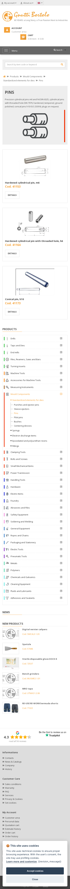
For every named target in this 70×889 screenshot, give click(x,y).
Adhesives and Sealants (23, 598)
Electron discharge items (24, 435)
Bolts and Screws (19, 459)
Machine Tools (18, 373)
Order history (11, 836)
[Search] (62, 64)
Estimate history (13, 828)
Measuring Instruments (22, 387)
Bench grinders (30, 673)
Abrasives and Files (20, 507)
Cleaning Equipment (20, 584)
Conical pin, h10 (14, 299)
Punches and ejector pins (26, 404)
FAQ (7, 791)
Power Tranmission (20, 472)
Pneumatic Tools (19, 556)
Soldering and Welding (22, 521)
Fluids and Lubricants (21, 591)
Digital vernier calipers (34, 629)
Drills (13, 338)
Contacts (9, 758)
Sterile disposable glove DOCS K (39, 658)
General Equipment (20, 528)
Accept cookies (35, 871)
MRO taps (27, 688)
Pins (16, 413)
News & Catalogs (13, 761)
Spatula (26, 644)
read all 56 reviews (17, 741)
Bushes (17, 421)
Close (35, 879)
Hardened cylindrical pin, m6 (22, 182)
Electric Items (17, 493)
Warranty (9, 787)
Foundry (15, 500)
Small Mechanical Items (22, 466)
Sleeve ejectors (21, 408)
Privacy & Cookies (14, 799)
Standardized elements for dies (28, 400)
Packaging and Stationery (23, 542)
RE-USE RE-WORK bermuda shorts (40, 703)
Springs (16, 430)
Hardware (16, 486)
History (8, 769)
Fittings (15, 445)
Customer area (12, 817)
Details (12, 195)
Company (9, 765)
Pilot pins (18, 417)
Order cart (10, 832)
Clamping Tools (18, 452)
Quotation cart (12, 825)
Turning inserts (18, 366)
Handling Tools (18, 479)
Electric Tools (17, 549)
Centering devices (23, 425)
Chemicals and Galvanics (23, 577)
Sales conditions (13, 784)
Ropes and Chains (20, 535)
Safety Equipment (19, 514)
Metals (14, 563)
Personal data (12, 821)
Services (9, 795)
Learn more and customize (21, 861)
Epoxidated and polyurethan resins (29, 440)
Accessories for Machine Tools (26, 380)
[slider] (20, 737)
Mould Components (20, 394)
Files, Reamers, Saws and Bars (26, 359)
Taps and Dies (18, 345)
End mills (15, 352)
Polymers (15, 570)
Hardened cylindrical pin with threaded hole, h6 (34, 241)
